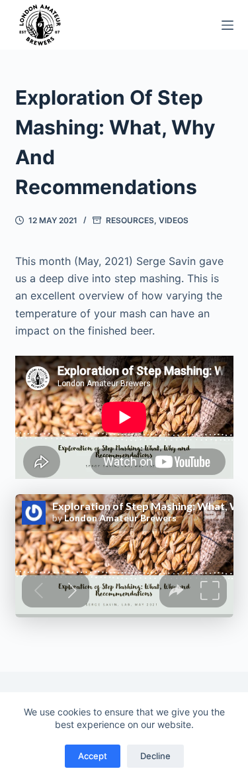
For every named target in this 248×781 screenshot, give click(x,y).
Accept (92, 756)
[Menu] (227, 25)
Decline (155, 756)
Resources (130, 220)
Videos (173, 220)
